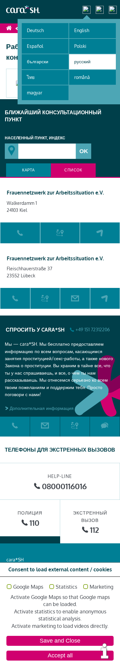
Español (35, 46)
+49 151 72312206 (93, 329)
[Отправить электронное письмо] (75, 298)
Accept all (60, 655)
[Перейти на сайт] (100, 232)
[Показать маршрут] (60, 232)
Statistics (66, 587)
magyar (34, 92)
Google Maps (28, 587)
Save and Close (60, 640)
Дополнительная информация (42, 408)
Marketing (101, 587)
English (81, 30)
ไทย (31, 77)
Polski (80, 46)
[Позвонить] (20, 232)
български (37, 61)
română (82, 77)
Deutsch (35, 30)
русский (82, 61)
